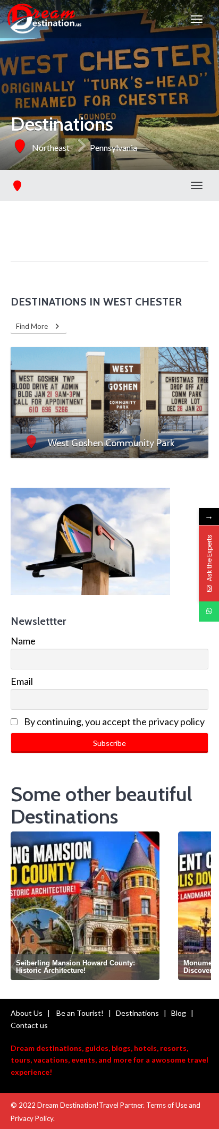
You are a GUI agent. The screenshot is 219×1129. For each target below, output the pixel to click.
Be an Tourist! (80, 1012)
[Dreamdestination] (44, 19)
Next (199, 907)
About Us (27, 1012)
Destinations (137, 1012)
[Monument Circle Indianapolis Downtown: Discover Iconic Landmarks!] (111, 905)
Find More (34, 326)
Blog (178, 1012)
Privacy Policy (32, 1118)
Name (23, 641)
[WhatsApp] (209, 611)
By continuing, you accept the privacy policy (113, 721)
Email (22, 681)
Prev (21, 907)
